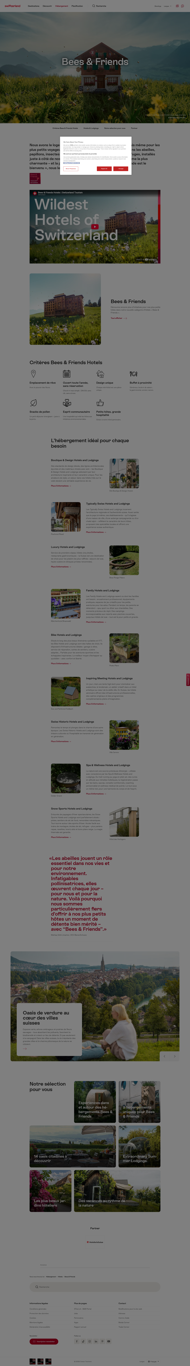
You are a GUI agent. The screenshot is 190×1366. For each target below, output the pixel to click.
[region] (96, 156)
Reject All (104, 168)
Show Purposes (71, 168)
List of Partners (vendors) (71, 163)
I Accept (120, 168)
